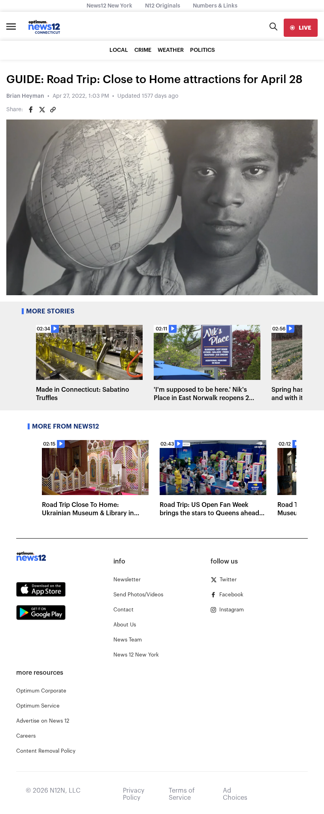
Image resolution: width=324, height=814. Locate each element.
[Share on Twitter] (42, 109)
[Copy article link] (53, 109)
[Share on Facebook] (31, 109)
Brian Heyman (25, 96)
